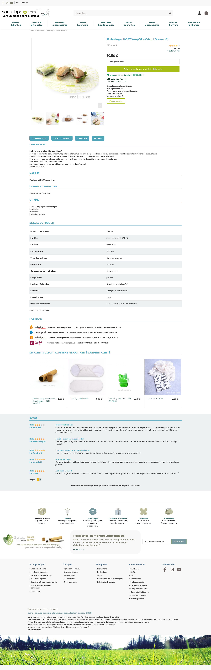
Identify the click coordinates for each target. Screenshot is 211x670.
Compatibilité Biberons (139, 592)
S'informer (169, 518)
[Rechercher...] (170, 13)
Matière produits (137, 582)
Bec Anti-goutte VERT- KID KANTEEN (120, 400)
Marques (24, 2)
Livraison (82, 138)
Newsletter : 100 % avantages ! (110, 578)
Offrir (99, 575)
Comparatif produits (138, 595)
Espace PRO (69, 575)
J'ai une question (116, 101)
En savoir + (78, 549)
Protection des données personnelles (41, 586)
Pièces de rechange (138, 585)
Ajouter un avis (173, 51)
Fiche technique (62, 138)
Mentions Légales (38, 578)
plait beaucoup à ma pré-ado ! (69, 439)
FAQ (132, 575)
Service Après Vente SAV (41, 575)
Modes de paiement (39, 572)
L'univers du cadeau (118, 518)
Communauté (70, 578)
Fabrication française (106, 582)
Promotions (102, 569)
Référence (111, 45)
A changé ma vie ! (63, 471)
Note (31, 425)
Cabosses (143, 518)
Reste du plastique (64, 425)
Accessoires (135, 578)
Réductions (102, 572)
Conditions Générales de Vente (44, 582)
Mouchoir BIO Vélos (155, 399)
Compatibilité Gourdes (139, 588)
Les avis (98, 138)
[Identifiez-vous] (199, 13)
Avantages (93, 518)
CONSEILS (135, 569)
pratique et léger (63, 459)
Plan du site (35, 591)
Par (35, 427)
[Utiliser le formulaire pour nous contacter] (17, 2)
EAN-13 (32, 310)
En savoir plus (39, 138)
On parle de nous (71, 572)
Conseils (67, 518)
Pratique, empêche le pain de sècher (72, 450)
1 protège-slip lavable (79, 399)
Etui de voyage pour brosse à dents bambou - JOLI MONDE (44, 401)
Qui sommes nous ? (72, 569)
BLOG (133, 572)
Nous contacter (70, 582)
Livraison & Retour (38, 569)
